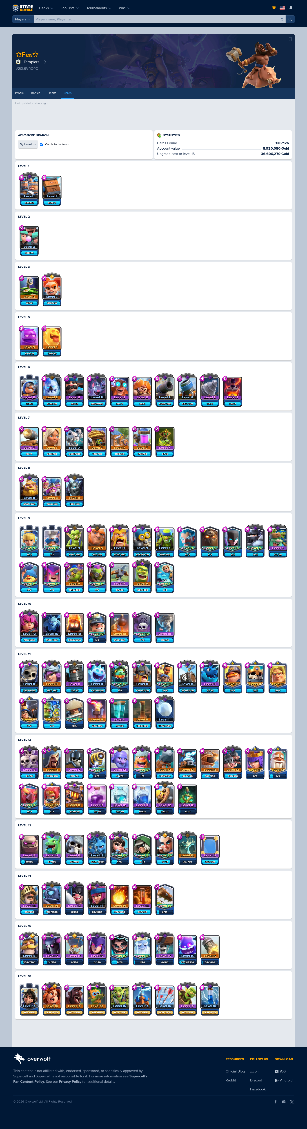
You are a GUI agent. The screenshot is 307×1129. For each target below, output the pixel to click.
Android (286, 1080)
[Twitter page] (292, 1101)
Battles (35, 93)
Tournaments (97, 8)
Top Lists (67, 8)
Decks (44, 8)
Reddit (231, 1080)
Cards (68, 93)
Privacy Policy (70, 1081)
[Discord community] (284, 1101)
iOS (282, 1071)
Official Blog (235, 1071)
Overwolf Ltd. (34, 1101)
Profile (19, 93)
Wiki (122, 8)
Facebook (258, 1089)
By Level (26, 144)
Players (20, 19)
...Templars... (31, 61)
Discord (256, 1080)
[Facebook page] (276, 1101)
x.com (255, 1071)
